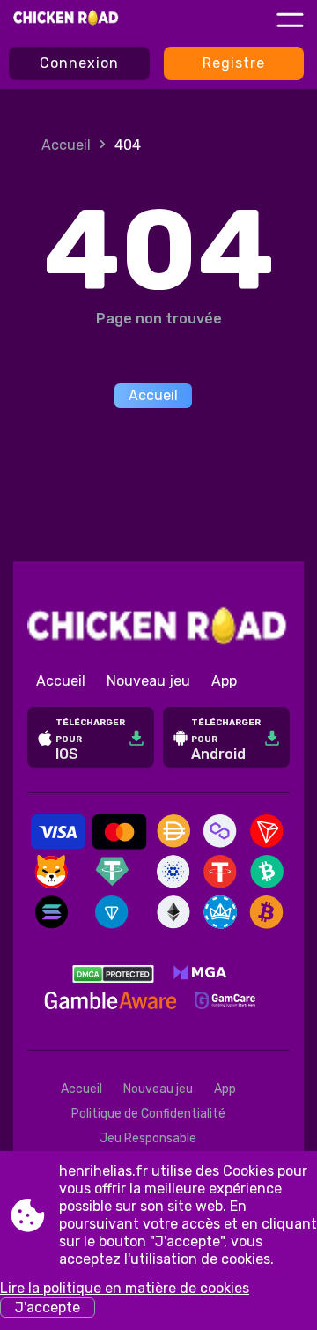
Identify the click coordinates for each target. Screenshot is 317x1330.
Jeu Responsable (148, 1138)
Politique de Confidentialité (148, 1113)
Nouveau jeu (148, 680)
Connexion (79, 63)
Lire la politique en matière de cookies (124, 1288)
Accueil (66, 145)
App (224, 680)
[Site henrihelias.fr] (66, 19)
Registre (234, 63)
